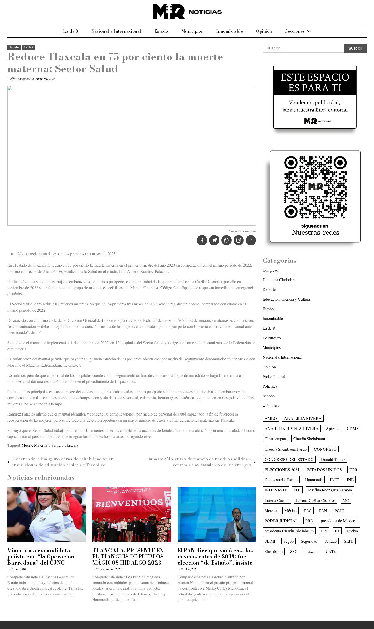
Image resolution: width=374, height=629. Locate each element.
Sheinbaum (274, 551)
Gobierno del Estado (281, 479)
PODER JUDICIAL (281, 520)
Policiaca (270, 386)
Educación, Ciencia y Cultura (286, 299)
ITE (297, 489)
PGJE (339, 510)
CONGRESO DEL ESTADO (289, 459)
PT (337, 530)
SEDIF (270, 541)
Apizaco (332, 428)
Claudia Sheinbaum (309, 438)
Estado (161, 31)
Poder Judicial (274, 376)
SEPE (349, 541)
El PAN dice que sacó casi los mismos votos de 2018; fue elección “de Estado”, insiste (215, 556)
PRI (324, 530)
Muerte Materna (34, 445)
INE (350, 479)
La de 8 (70, 31)
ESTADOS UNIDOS (324, 469)
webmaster (271, 405)
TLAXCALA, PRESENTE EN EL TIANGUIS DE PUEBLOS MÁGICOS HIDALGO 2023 (128, 556)
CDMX (353, 428)
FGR (353, 469)
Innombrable (229, 31)
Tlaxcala (71, 445)
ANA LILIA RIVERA (303, 418)
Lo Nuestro (272, 337)
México (290, 510)
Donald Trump (333, 459)
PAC (308, 510)
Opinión (264, 31)
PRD (309, 520)
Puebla (352, 530)
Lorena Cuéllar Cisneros (315, 500)
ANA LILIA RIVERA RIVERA (292, 428)
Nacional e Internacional (116, 31)
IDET (334, 479)
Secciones (295, 31)
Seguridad (309, 541)
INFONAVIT (276, 489)
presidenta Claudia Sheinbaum (289, 530)
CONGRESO (325, 448)
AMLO (271, 418)
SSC (293, 551)
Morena (271, 510)
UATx (331, 551)
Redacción (23, 78)
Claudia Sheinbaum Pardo (286, 448)
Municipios (192, 31)
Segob (288, 541)
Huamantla (314, 479)
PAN (323, 510)
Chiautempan (275, 438)
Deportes (270, 289)
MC (346, 500)
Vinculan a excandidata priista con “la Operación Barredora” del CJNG (41, 556)
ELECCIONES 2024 (282, 469)
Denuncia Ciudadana (279, 279)
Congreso (270, 270)
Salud (56, 445)
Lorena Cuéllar (277, 500)
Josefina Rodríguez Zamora (330, 489)
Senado (269, 395)
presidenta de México (338, 520)
